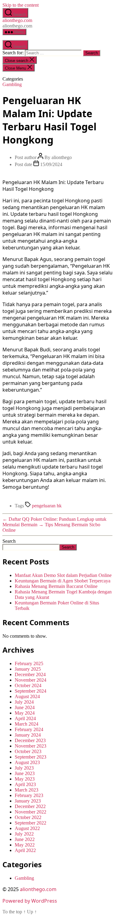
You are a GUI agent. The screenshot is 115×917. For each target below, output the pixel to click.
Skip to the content (20, 5)
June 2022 (25, 839)
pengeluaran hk (47, 505)
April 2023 (25, 784)
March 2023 (26, 789)
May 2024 (25, 713)
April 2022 (25, 850)
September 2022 (30, 822)
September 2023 (30, 756)
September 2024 (30, 691)
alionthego (62, 157)
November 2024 (30, 680)
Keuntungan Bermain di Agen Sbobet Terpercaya (62, 580)
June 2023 (25, 773)
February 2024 (29, 729)
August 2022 (27, 828)
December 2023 (30, 740)
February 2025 (29, 663)
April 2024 (25, 718)
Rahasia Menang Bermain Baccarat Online (56, 586)
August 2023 (27, 762)
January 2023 (28, 800)
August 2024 (27, 696)
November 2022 (30, 811)
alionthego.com (17, 20)
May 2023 (25, 778)
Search (9, 541)
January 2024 (28, 735)
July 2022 (24, 833)
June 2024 (25, 707)
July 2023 (24, 767)
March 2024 (26, 724)
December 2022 (30, 806)
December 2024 (30, 674)
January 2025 (28, 669)
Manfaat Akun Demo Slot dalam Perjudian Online (63, 575)
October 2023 (28, 751)
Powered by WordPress (29, 900)
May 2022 (25, 844)
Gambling (12, 84)
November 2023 (30, 745)
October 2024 (28, 685)
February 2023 (29, 795)
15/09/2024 (51, 164)
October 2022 (28, 817)
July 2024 (24, 702)
